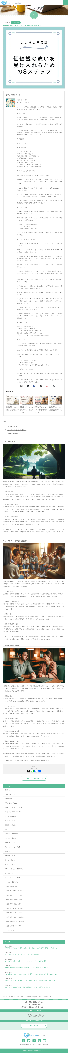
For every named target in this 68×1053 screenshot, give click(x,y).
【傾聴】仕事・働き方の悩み (13, 904)
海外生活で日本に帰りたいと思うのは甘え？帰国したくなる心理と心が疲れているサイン (41, 410)
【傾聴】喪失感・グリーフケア (13, 912)
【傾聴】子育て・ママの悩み (13, 926)
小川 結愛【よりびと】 (11, 820)
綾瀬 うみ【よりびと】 (11, 851)
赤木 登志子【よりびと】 (12, 833)
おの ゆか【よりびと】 (11, 842)
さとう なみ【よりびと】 (12, 816)
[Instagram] (40, 385)
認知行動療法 (9, 798)
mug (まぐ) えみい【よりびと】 (14, 812)
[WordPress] (53, 385)
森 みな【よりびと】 (11, 864)
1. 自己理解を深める (12, 426)
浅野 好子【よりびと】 (11, 829)
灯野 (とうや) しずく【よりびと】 (14, 869)
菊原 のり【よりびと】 (11, 873)
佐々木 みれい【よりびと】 (12, 877)
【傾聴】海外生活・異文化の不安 (14, 921)
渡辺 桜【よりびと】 (11, 825)
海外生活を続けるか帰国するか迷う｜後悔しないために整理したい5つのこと (12, 409)
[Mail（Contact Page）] (21, 385)
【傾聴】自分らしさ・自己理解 (13, 908)
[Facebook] (34, 385)
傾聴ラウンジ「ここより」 (13, 404)
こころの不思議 (15, 22)
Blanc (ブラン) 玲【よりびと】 (13, 807)
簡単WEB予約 (34, 1026)
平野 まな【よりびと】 (11, 855)
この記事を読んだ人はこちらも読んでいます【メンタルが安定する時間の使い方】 (26, 760)
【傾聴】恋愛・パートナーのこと (14, 895)
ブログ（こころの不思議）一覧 (34, 778)
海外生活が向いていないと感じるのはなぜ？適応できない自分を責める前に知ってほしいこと (26, 410)
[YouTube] (47, 385)
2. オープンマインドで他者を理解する (16, 430)
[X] (27, 385)
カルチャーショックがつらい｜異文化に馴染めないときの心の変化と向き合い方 (55, 409)
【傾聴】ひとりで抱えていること (14, 891)
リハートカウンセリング (12, 794)
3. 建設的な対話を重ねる (13, 433)
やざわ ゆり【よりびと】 (12, 838)
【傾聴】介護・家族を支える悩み (14, 917)
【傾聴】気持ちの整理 (11, 886)
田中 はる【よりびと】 (11, 860)
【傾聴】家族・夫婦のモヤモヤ (13, 899)
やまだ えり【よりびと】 (12, 882)
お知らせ (7, 790)
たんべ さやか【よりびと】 (12, 847)
